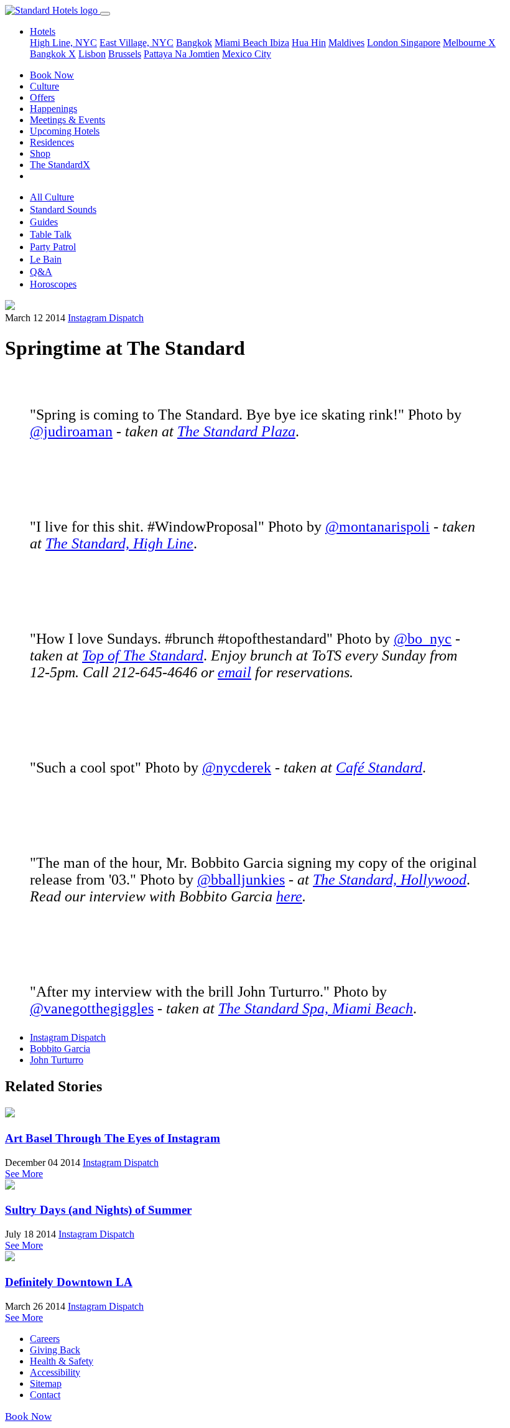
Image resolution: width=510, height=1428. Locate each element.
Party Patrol (53, 247)
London (384, 42)
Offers (42, 97)
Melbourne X (469, 42)
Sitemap (46, 1383)
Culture (44, 86)
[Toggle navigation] (105, 14)
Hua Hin (309, 42)
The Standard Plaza (236, 431)
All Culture (52, 197)
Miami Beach (242, 42)
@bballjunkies (241, 879)
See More (24, 1173)
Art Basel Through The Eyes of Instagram (112, 1138)
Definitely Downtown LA (68, 1282)
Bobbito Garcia (60, 1048)
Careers (45, 1338)
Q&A (41, 271)
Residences (52, 142)
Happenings (53, 108)
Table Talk (51, 234)
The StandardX (60, 164)
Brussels (124, 54)
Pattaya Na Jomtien (182, 54)
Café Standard (379, 767)
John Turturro (56, 1060)
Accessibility (55, 1372)
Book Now (52, 75)
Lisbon (92, 54)
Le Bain (46, 259)
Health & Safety (61, 1361)
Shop (40, 153)
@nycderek (236, 767)
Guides (44, 222)
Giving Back (55, 1350)
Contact (45, 1394)
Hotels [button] (42, 31)
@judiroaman (71, 431)
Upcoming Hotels (65, 131)
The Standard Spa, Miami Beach (315, 1008)
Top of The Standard (142, 655)
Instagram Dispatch (106, 317)
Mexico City (246, 54)
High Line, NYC (63, 42)
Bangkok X (53, 54)
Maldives (346, 42)
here (289, 896)
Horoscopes (53, 284)
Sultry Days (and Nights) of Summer (98, 1209)
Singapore (420, 42)
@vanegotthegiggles (92, 1008)
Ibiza (279, 42)
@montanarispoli (377, 527)
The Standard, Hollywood (389, 879)
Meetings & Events (67, 120)
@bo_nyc (423, 639)
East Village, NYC (137, 42)
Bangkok (194, 42)
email (234, 672)
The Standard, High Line (119, 543)
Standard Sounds (63, 209)
